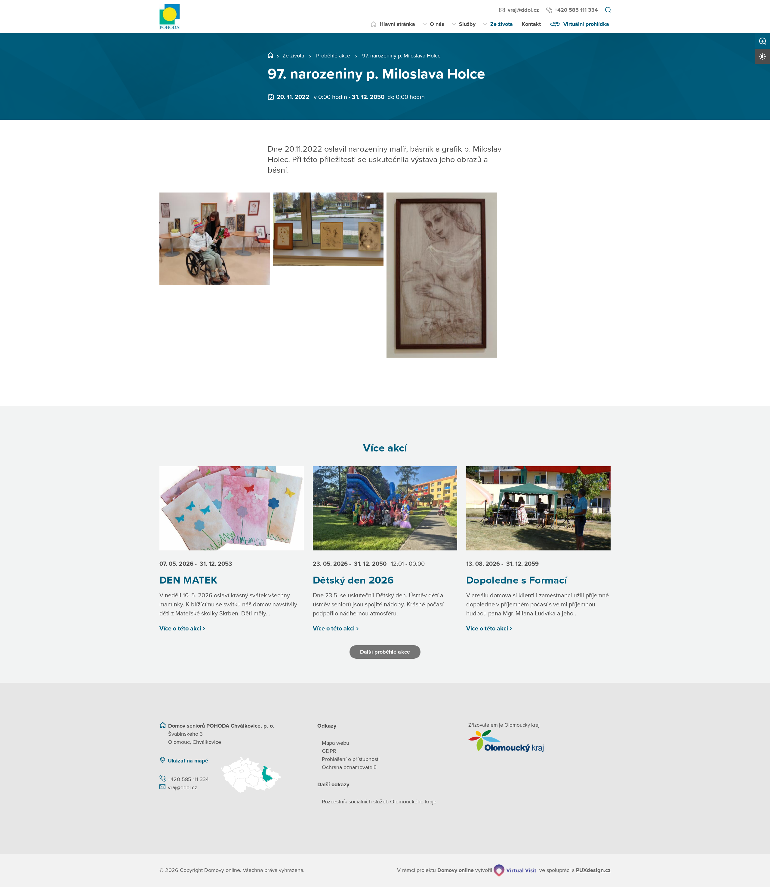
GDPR (329, 751)
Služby (467, 24)
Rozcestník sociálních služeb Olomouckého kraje (379, 801)
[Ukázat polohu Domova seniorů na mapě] (261, 775)
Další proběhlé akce (385, 651)
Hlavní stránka (397, 24)
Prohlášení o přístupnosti (351, 759)
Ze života (501, 24)
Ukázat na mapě (188, 760)
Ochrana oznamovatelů (349, 767)
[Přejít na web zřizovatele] (539, 741)
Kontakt (531, 24)
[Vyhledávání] (608, 10)
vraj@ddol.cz (523, 10)
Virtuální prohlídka (586, 24)
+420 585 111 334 (576, 10)
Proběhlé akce (333, 55)
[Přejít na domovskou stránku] (169, 16)
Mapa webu (335, 743)
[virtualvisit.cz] (515, 870)
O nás (437, 24)
